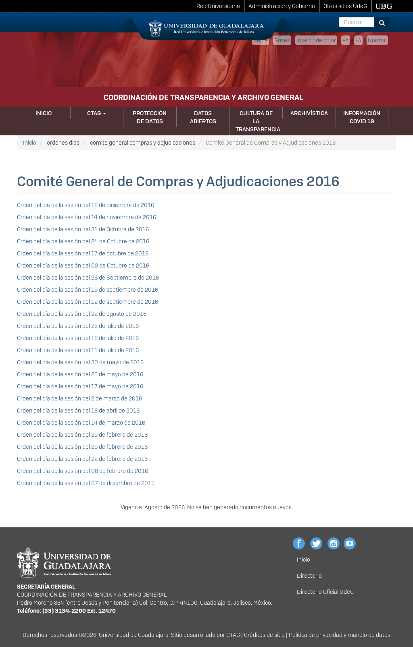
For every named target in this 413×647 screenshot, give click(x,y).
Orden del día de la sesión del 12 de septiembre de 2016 (87, 301)
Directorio (309, 575)
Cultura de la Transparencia (258, 121)
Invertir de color (316, 40)
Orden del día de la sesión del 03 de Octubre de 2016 (83, 265)
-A (358, 40)
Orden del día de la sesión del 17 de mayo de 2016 (80, 386)
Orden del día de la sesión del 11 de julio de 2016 (78, 350)
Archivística (309, 113)
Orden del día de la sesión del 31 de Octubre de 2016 (83, 229)
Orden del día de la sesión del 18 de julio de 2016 (78, 338)
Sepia (260, 40)
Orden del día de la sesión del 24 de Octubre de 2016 (83, 241)
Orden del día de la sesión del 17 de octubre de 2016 (82, 253)
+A (345, 40)
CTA (231, 635)
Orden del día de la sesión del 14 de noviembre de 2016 (86, 217)
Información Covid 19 (361, 117)
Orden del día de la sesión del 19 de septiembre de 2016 (87, 289)
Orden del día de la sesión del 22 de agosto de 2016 (81, 313)
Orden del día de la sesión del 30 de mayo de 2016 (80, 362)
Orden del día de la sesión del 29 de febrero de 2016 (82, 434)
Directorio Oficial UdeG (325, 591)
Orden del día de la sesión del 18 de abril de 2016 (78, 410)
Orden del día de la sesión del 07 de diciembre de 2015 (85, 483)
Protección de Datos (150, 117)
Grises (282, 40)
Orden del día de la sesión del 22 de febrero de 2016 (82, 458)
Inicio (43, 113)
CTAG (94, 113)
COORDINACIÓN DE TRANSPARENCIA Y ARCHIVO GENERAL (203, 97)
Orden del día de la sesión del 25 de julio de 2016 (78, 326)
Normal (377, 40)
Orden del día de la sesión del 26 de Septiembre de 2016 (88, 277)
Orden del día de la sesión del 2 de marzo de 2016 (79, 398)
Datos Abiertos (203, 117)
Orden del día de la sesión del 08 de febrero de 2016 (82, 471)
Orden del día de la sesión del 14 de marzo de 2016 (81, 422)
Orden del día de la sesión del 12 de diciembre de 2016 (85, 205)
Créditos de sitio (264, 635)
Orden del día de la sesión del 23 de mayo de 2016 (80, 374)
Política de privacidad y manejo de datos (339, 635)
